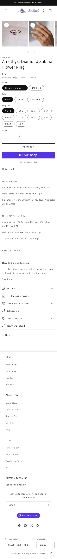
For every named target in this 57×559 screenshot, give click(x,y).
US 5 (21, 110)
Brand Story (11, 403)
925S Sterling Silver (15, 88)
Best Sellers (11, 364)
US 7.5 (34, 117)
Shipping (16, 78)
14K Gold (36, 88)
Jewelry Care (12, 416)
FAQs (8, 467)
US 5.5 (34, 110)
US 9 (21, 124)
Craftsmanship (13, 409)
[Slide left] (22, 52)
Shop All (10, 384)
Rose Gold (35, 99)
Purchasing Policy (14, 461)
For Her (9, 378)
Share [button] (8, 335)
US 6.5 (8, 117)
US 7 (21, 117)
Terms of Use (12, 454)
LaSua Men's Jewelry (16, 484)
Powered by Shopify (37, 554)
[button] (6, 11)
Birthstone (11, 371)
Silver (20, 99)
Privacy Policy (12, 447)
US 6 (46, 110)
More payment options (29, 162)
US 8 (46, 117)
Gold (7, 99)
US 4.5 (8, 110)
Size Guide (11, 422)
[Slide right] (35, 52)
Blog (8, 429)
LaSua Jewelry (23, 554)
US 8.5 (8, 124)
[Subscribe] (48, 505)
